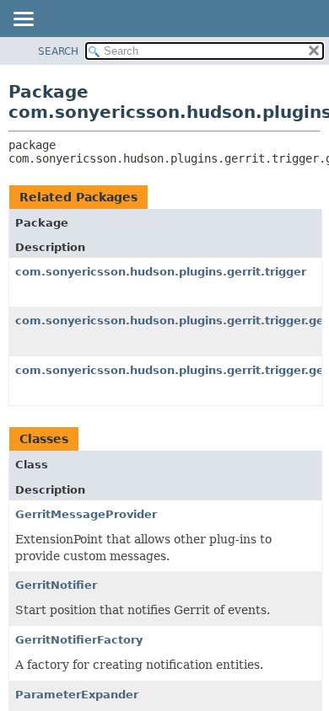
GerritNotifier (56, 585)
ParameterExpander (76, 694)
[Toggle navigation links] (22, 20)
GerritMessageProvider (86, 514)
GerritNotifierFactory (79, 639)
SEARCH (58, 51)
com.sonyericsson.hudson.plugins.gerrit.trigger (160, 271)
